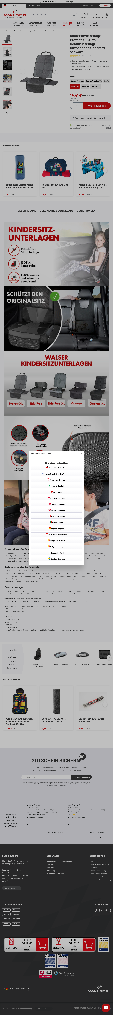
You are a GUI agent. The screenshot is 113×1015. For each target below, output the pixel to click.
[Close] (81, 453)
